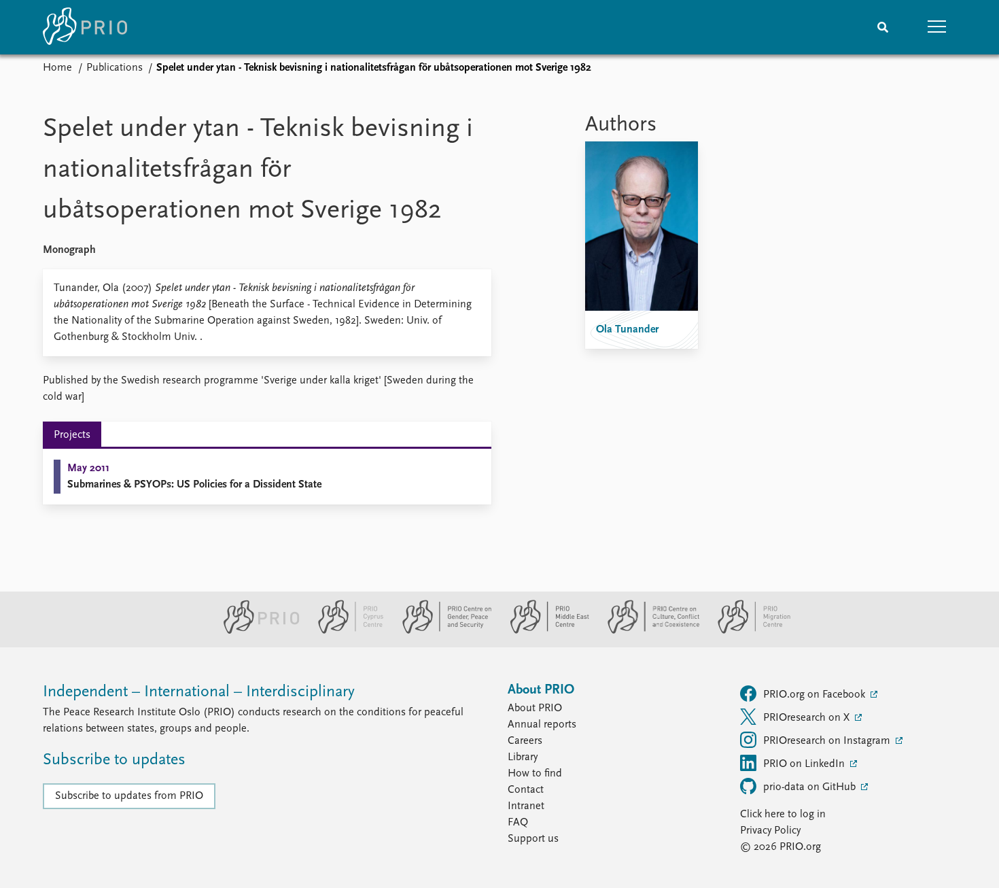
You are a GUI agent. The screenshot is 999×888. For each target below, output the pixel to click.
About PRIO (535, 708)
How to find (535, 773)
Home (57, 68)
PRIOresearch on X (807, 718)
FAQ (518, 822)
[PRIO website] (256, 631)
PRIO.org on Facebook (815, 694)
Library (523, 757)
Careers (525, 741)
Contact (526, 790)
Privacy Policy (770, 830)
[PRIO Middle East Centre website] (544, 631)
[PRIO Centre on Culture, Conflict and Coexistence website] (648, 631)
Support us (533, 839)
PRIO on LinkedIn (805, 764)
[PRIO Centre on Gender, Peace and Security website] (441, 631)
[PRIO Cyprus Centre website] (345, 631)
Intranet (526, 806)
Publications (114, 68)
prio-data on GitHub (810, 787)
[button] (937, 27)
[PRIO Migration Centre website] (747, 631)
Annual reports (542, 724)
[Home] (85, 27)
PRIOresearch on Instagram (828, 741)
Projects (72, 435)
